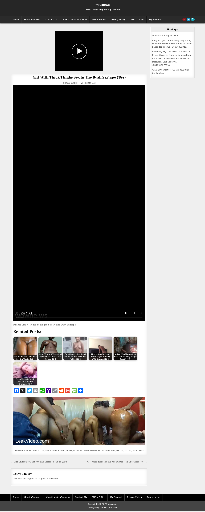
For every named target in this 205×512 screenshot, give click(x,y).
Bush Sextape (39, 450)
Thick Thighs (138, 450)
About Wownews (32, 19)
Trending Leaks (90, 82)
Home (16, 19)
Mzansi (69, 450)
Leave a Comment (72, 83)
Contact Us (51, 19)
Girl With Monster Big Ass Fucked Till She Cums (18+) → (117, 461)
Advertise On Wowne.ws (74, 19)
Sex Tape (119, 450)
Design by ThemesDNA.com (102, 507)
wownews (102, 5)
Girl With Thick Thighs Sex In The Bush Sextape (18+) (79, 77)
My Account (155, 19)
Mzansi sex (78, 450)
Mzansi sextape (90, 450)
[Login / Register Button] (188, 19)
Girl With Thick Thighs (55, 450)
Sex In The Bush (108, 450)
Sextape (127, 450)
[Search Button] (193, 19)
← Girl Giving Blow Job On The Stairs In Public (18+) (39, 461)
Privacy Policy (118, 19)
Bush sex (28, 450)
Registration (137, 19)
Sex (99, 450)
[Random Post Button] (184, 19)
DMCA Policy (99, 19)
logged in (32, 478)
